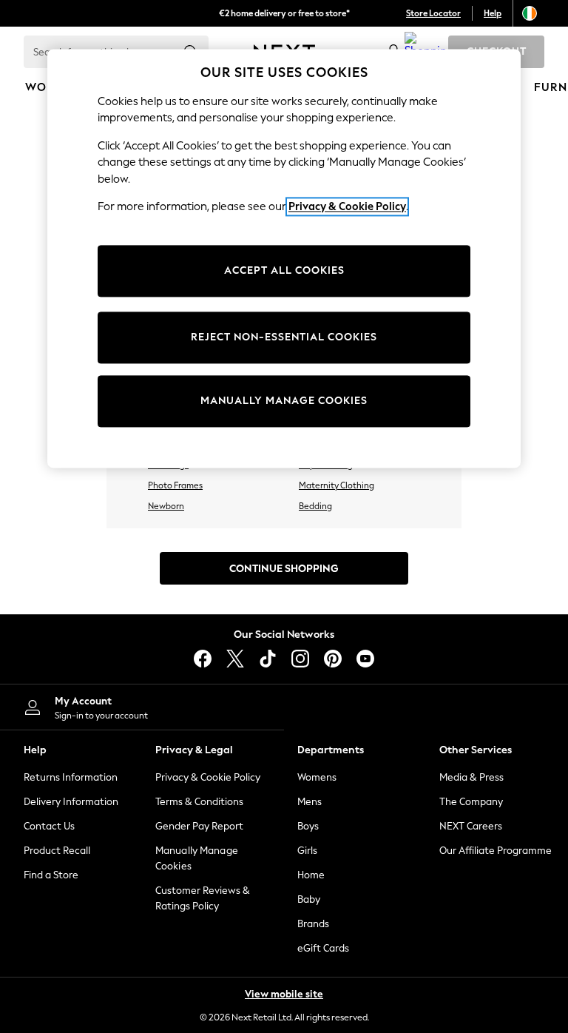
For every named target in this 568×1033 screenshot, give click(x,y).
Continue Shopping (284, 568)
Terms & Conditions (199, 801)
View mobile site (284, 994)
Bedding (315, 506)
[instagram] (300, 658)
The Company (471, 801)
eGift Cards (323, 948)
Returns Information (71, 777)
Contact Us (49, 826)
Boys (308, 826)
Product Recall (57, 850)
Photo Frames (175, 485)
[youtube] (365, 658)
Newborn (166, 506)
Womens (317, 777)
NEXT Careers (470, 826)
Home (311, 875)
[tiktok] (267, 658)
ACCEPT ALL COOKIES (284, 270)
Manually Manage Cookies (196, 858)
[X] (235, 658)
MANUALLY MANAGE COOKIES (284, 400)
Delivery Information (71, 801)
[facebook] (202, 658)
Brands (313, 924)
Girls (307, 850)
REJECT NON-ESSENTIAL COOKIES (284, 337)
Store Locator (433, 13)
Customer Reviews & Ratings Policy (202, 898)
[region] (284, 258)
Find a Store (51, 875)
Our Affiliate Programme (495, 850)
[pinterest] (333, 658)
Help (492, 13)
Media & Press (471, 777)
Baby (308, 899)
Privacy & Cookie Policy (207, 777)
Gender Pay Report (199, 826)
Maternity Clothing (336, 485)
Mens (309, 801)
